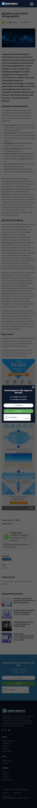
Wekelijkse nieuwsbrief (19, 399)
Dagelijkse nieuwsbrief (19, 397)
